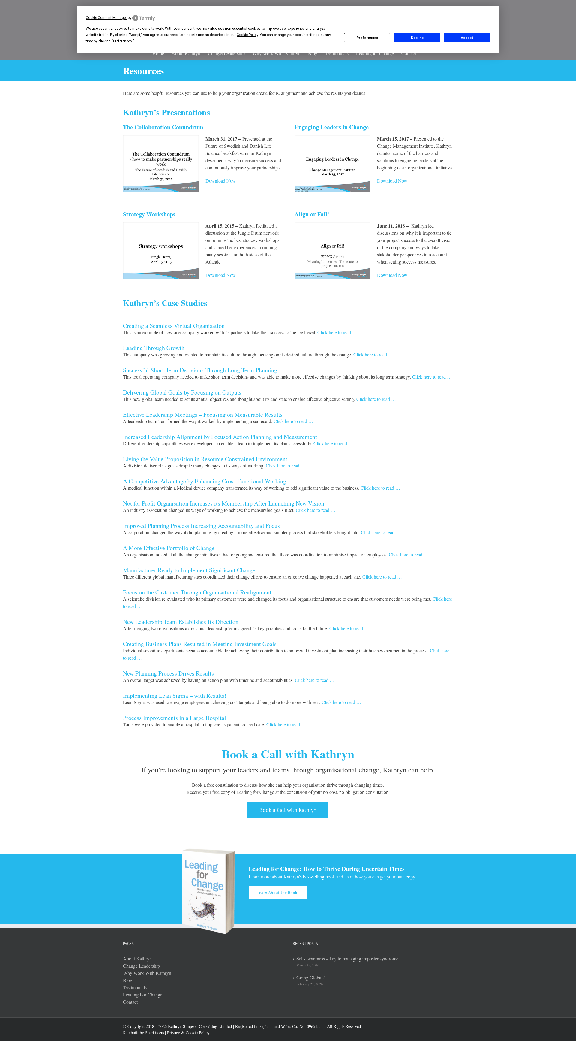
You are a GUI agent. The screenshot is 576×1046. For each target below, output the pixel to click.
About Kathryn (137, 958)
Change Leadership (141, 966)
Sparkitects (154, 1032)
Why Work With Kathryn (147, 973)
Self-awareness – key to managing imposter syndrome (347, 958)
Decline (417, 38)
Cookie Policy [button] (247, 35)
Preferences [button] (122, 41)
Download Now (221, 180)
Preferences (367, 38)
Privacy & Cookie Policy (188, 1032)
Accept (467, 38)
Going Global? (310, 977)
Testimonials (135, 987)
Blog (127, 980)
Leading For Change (142, 994)
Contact (130, 1002)
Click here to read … (337, 332)
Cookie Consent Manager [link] (106, 18)
